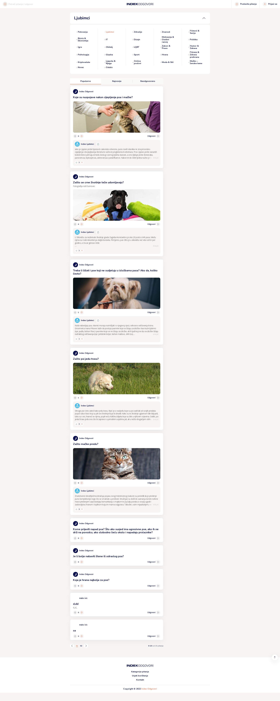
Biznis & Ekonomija (83, 39)
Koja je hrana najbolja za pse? (91, 580)
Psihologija (83, 54)
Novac (81, 67)
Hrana (165, 54)
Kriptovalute (84, 62)
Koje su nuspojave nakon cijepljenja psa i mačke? (103, 97)
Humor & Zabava (194, 47)
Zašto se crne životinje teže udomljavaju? (98, 182)
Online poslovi (137, 62)
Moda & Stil (168, 62)
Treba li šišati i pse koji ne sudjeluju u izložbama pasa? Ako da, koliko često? (115, 272)
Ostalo (109, 67)
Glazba (109, 54)
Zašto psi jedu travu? (86, 359)
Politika (193, 39)
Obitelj (109, 47)
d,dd (75, 604)
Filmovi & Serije (194, 32)
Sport (136, 54)
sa (74, 630)
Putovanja (83, 32)
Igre (80, 47)
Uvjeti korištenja (140, 675)
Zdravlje (138, 32)
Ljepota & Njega (111, 62)
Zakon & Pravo (166, 47)
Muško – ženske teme (196, 62)
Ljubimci (110, 32)
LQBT (136, 47)
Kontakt (140, 679)
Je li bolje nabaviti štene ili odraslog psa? (98, 556)
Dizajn (137, 39)
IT (107, 39)
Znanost (166, 32)
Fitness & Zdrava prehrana (194, 54)
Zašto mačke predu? (85, 444)
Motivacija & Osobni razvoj (168, 39)
